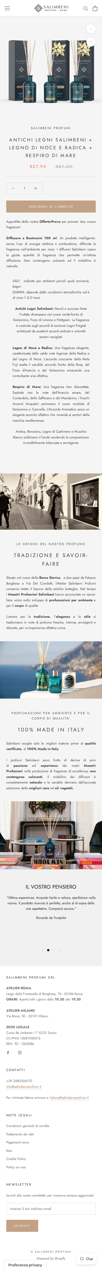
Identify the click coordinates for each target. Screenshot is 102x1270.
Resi (9, 1150)
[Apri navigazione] (7, 8)
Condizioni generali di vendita (27, 1125)
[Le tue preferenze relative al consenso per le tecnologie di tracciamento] (25, 1265)
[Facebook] (8, 1052)
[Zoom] (90, 28)
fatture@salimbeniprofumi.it (69, 1097)
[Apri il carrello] (95, 8)
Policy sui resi (16, 1167)
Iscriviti (22, 1226)
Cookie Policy (16, 1158)
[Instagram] (19, 1052)
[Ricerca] (85, 8)
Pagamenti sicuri (17, 1142)
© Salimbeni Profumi (51, 1252)
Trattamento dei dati (20, 1134)
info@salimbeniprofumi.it (23, 1086)
